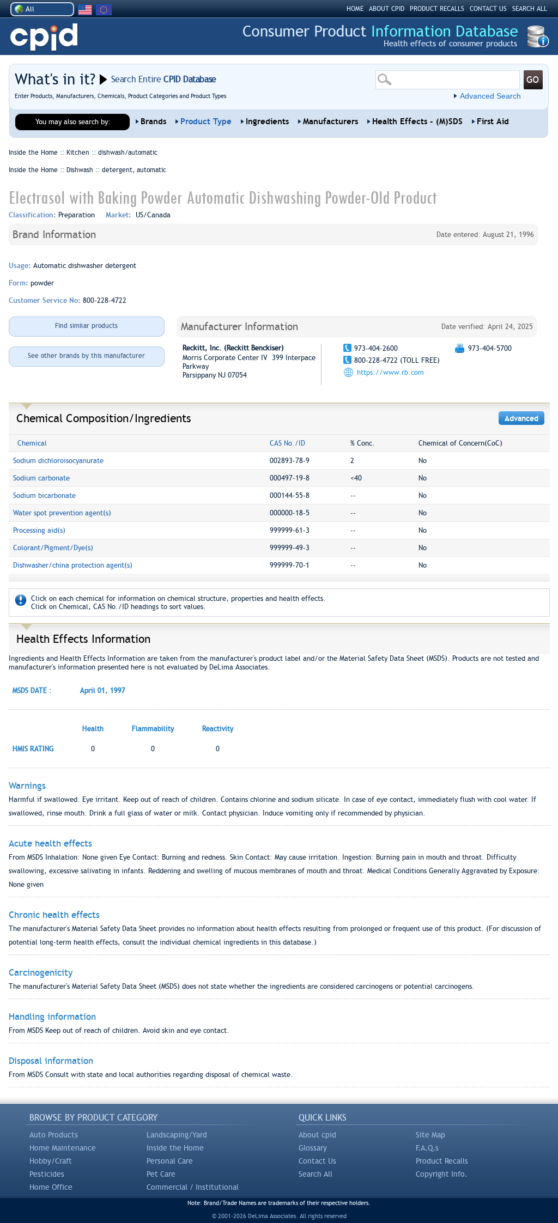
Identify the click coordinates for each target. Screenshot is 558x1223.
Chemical (32, 443)
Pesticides (46, 1174)
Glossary (313, 1147)
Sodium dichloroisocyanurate (58, 461)
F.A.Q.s (427, 1147)
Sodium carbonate (41, 478)
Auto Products (53, 1134)
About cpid (317, 1134)
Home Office (50, 1187)
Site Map (430, 1134)
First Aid (493, 121)
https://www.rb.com (390, 372)
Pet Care (161, 1174)
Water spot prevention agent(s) (62, 513)
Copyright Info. (442, 1174)
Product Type (206, 121)
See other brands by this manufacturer (86, 356)
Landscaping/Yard (177, 1134)
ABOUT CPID (386, 9)
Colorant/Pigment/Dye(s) (53, 548)
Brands (153, 121)
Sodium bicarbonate (44, 495)
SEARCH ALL (529, 9)
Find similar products (86, 326)
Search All (315, 1174)
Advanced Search (490, 96)
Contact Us (317, 1161)
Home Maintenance (62, 1147)
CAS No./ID (287, 443)
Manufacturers (330, 121)
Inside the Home (175, 1147)
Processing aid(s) (39, 530)
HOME (355, 9)
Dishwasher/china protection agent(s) (72, 565)
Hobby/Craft (50, 1161)
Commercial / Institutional (193, 1187)
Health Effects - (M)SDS (417, 121)
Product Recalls (442, 1161)
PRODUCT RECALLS (437, 9)
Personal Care (170, 1161)
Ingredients (267, 121)
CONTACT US (488, 9)
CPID (44, 37)
